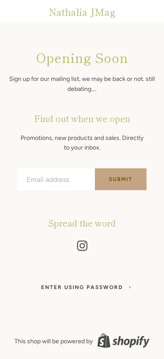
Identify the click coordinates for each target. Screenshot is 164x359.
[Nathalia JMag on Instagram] (82, 244)
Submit (121, 179)
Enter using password (82, 287)
